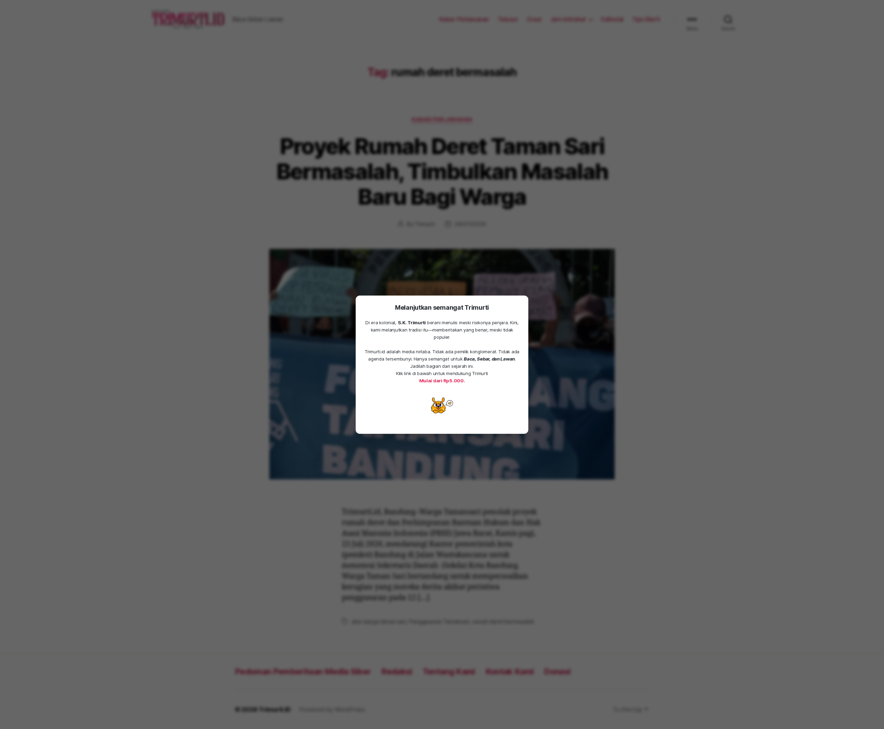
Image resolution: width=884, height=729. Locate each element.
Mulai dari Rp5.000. (442, 380)
